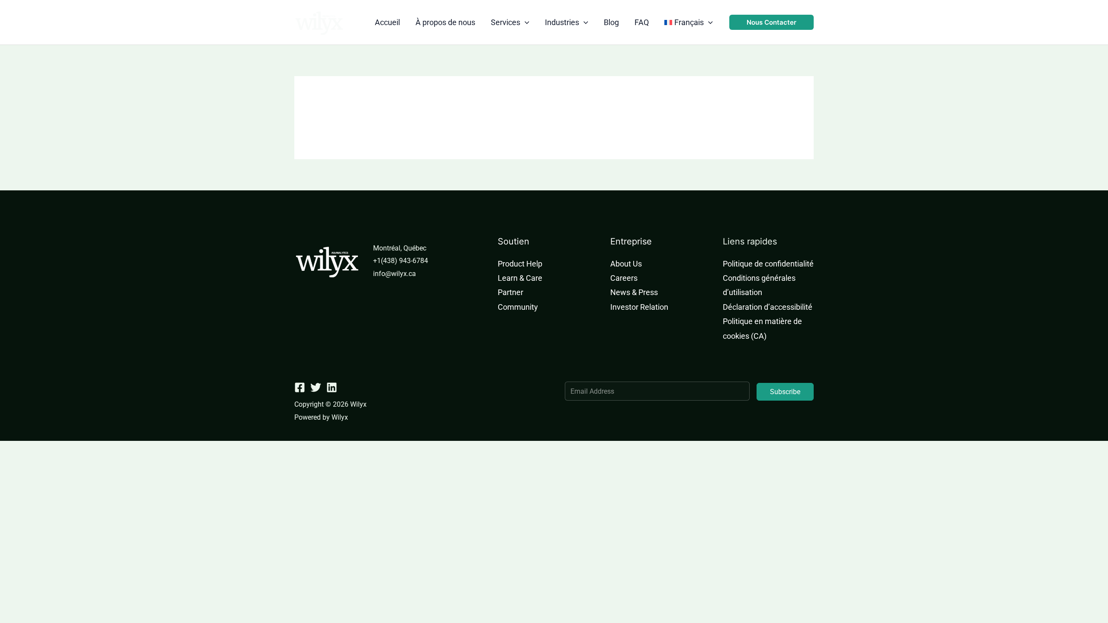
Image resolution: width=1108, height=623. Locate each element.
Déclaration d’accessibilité (767, 307)
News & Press (634, 292)
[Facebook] (299, 387)
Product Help (520, 263)
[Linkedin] (331, 387)
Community (518, 307)
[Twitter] (315, 387)
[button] (524, 22)
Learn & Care (520, 278)
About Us (626, 263)
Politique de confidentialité (768, 263)
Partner (510, 292)
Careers (624, 278)
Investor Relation (639, 307)
